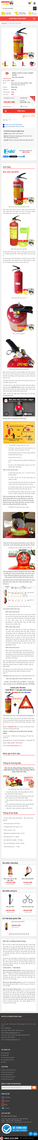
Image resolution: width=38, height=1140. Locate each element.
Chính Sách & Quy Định (8, 1057)
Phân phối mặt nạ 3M (7, 1079)
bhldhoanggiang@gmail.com (12, 1032)
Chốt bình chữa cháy (28, 906)
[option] (5, 64)
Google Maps (5, 1053)
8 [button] (24, 934)
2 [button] (11, 934)
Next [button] (35, 64)
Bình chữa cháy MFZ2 (11, 172)
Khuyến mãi (5, 1055)
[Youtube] (3, 1101)
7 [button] (22, 934)
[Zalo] (10, 151)
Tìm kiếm (35, 8)
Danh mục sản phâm (17, 19)
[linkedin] (3, 1108)
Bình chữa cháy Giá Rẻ (8, 1072)
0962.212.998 (10, 743)
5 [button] (18, 934)
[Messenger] (30, 1134)
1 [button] (9, 934)
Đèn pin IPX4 (10, 906)
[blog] (3, 1104)
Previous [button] (3, 64)
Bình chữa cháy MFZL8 (18, 921)
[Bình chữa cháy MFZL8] (6, 926)
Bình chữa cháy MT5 (28, 878)
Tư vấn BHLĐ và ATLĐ (8, 1059)
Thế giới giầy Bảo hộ (7, 1074)
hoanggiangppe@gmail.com (12, 1039)
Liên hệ (4, 1062)
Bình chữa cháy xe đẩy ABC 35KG (10, 879)
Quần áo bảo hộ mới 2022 (9, 1070)
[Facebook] (3, 1097)
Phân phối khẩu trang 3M (8, 1076)
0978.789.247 (19, 743)
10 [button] (28, 934)
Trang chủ (4, 23)
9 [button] (26, 934)
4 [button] (16, 934)
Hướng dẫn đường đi (12, 137)
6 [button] (20, 934)
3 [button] (13, 934)
